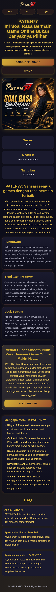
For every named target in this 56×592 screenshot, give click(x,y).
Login (45, 11)
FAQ (27, 11)
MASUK (28, 71)
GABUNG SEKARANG (28, 62)
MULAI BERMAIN (28, 403)
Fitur (10, 11)
